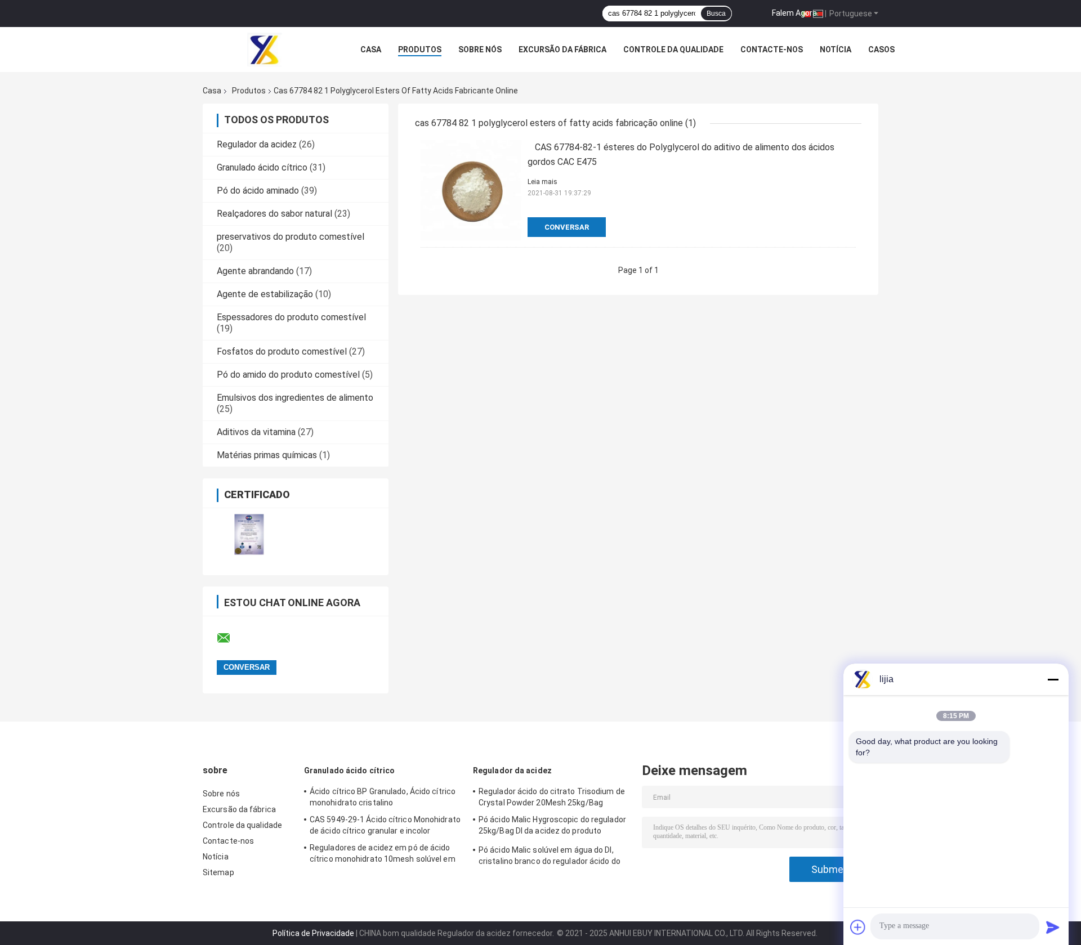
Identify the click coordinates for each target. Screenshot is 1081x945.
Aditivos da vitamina (256, 432)
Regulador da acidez (257, 144)
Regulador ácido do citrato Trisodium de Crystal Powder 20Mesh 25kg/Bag (552, 797)
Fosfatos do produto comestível (282, 351)
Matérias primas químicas (267, 455)
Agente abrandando (255, 271)
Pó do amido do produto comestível (288, 374)
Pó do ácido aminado (258, 190)
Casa (370, 49)
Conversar (566, 227)
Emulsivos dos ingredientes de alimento (295, 397)
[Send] (1053, 927)
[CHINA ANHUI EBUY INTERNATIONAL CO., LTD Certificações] (249, 534)
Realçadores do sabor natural (274, 213)
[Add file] (858, 927)
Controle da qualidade (673, 49)
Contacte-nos (771, 49)
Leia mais (542, 182)
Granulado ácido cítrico (262, 167)
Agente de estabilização (265, 294)
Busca (716, 13)
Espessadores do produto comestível (291, 317)
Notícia (835, 49)
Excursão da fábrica (562, 49)
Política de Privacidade (313, 933)
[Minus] (1053, 679)
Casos (881, 49)
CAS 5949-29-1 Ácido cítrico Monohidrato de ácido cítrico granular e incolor (385, 825)
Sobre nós (480, 49)
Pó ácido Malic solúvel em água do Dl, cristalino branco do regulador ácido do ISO (549, 857)
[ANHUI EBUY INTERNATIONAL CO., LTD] (265, 49)
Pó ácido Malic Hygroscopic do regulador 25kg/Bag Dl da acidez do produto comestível (552, 827)
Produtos (419, 49)
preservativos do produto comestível (290, 236)
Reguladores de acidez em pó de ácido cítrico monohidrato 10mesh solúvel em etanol (382, 855)
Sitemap (218, 872)
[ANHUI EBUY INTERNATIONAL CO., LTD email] (231, 638)
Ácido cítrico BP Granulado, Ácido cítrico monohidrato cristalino (382, 797)
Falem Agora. (795, 12)
